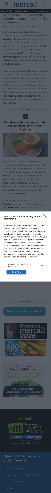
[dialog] (25, 246)
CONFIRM (16, 296)
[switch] (40, 248)
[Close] (45, 193)
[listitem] (25, 242)
